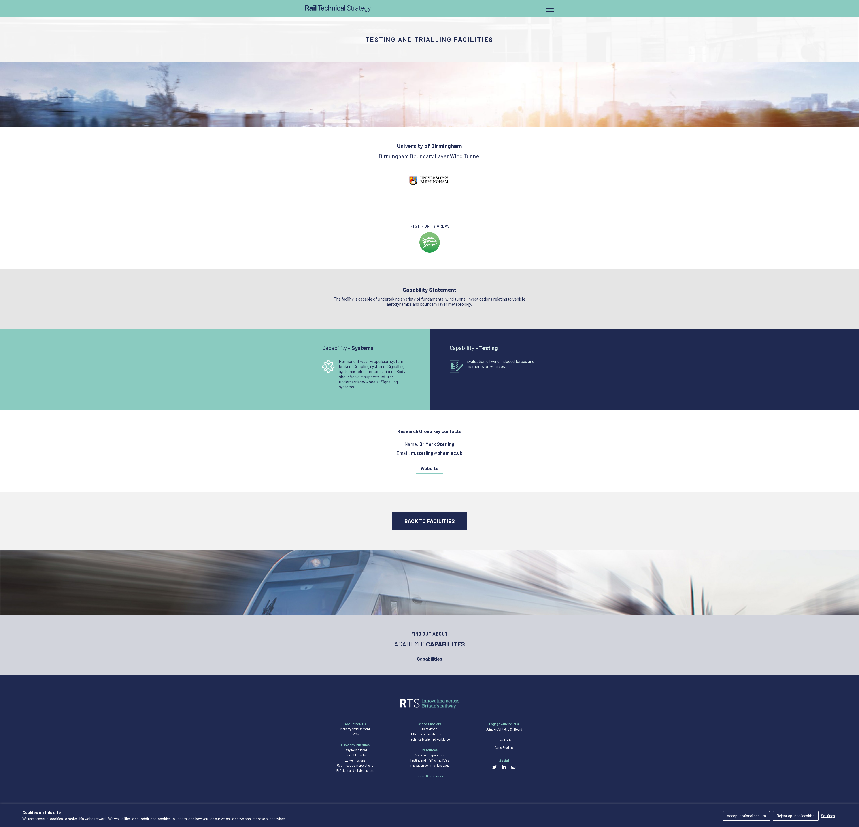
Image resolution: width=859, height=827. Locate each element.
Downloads (503, 740)
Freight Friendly (355, 755)
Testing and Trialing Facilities (429, 760)
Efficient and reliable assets (355, 770)
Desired (429, 776)
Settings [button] (828, 815)
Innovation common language (429, 765)
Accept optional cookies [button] (746, 815)
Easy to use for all (355, 750)
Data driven (429, 729)
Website (430, 468)
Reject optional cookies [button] (795, 815)
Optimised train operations (355, 765)
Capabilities (429, 658)
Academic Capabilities (430, 755)
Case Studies (504, 747)
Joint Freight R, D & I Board (504, 729)
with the (504, 724)
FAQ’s (355, 734)
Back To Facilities (429, 521)
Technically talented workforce (429, 739)
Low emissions (355, 760)
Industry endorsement (355, 729)
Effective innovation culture (429, 734)
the (355, 724)
